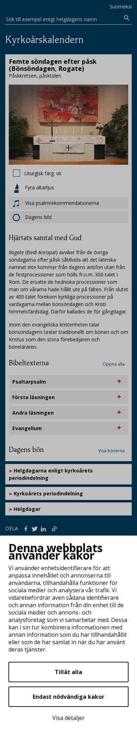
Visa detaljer (68, 718)
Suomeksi (121, 6)
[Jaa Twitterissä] (36, 528)
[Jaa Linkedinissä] (44, 528)
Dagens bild (38, 217)
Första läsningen (33, 397)
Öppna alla (114, 364)
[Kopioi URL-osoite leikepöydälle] (55, 528)
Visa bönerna (111, 451)
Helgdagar (27, 509)
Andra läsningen (33, 412)
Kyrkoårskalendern (44, 39)
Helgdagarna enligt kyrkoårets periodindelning (51, 474)
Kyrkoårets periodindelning (48, 493)
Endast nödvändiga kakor (68, 697)
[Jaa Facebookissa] (27, 528)
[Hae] (127, 18)
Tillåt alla (68, 672)
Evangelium (27, 428)
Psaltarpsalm (29, 381)
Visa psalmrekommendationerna (61, 203)
